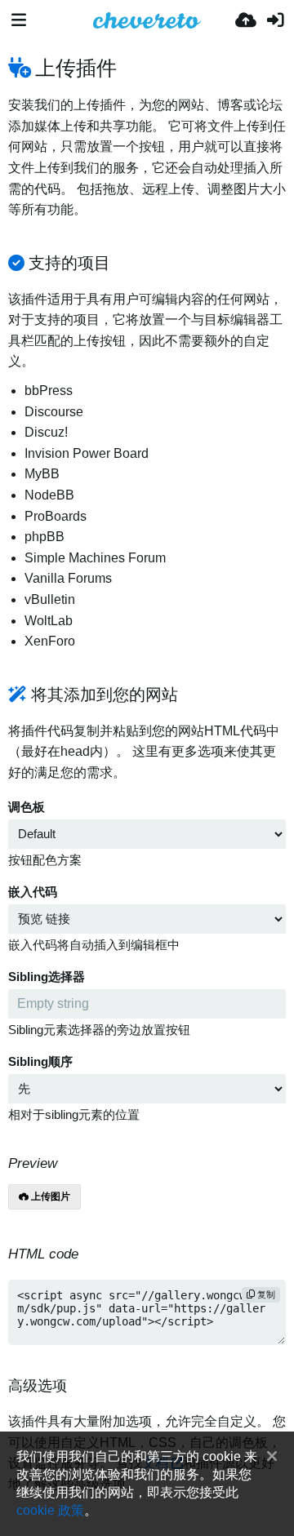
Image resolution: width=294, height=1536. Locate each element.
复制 (265, 1294)
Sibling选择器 (46, 976)
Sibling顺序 (40, 1061)
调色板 (26, 807)
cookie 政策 (50, 1510)
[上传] (245, 20)
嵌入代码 (32, 892)
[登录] (275, 20)
